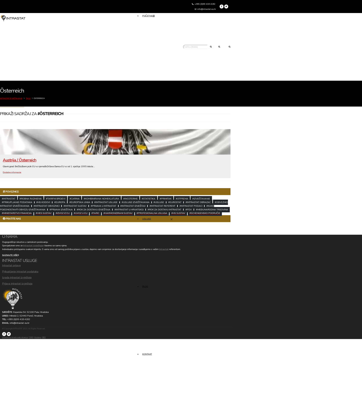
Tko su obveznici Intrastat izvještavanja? (157, 93)
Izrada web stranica (15, 337)
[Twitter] (226, 6)
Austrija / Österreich (19, 160)
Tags (28, 98)
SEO (44, 337)
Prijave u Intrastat (149, 223)
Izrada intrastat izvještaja (17, 277)
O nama (146, 151)
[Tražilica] (229, 47)
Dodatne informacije (12, 172)
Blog (145, 286)
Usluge (146, 218)
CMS (31, 337)
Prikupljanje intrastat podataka (20, 271)
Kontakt (147, 354)
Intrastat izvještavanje (11, 98)
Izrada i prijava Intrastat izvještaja (155, 234)
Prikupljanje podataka (151, 228)
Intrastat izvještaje (33, 245)
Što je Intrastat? (148, 88)
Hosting (37, 337)
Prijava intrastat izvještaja (17, 284)
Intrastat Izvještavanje (156, 83)
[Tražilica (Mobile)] (219, 47)
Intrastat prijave (11, 265)
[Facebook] (222, 6)
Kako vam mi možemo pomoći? (154, 98)
